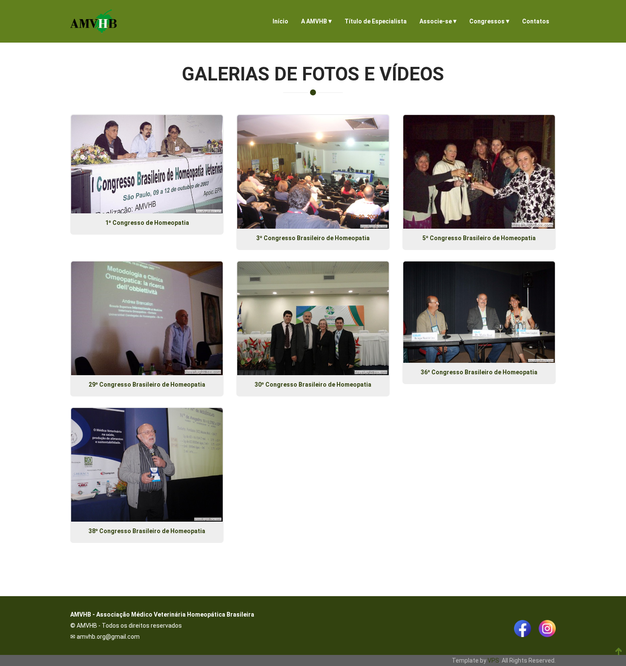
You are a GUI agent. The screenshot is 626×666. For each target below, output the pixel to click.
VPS (493, 660)
